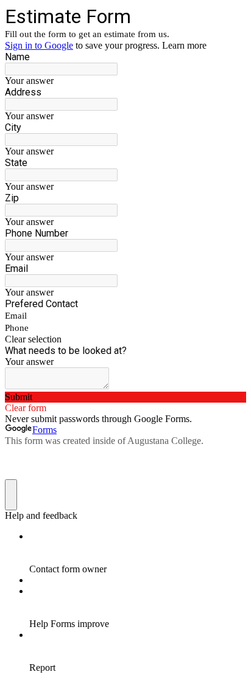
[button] (125, 339)
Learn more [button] (184, 45)
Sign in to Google (39, 45)
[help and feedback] (11, 494)
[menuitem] (137, 553)
